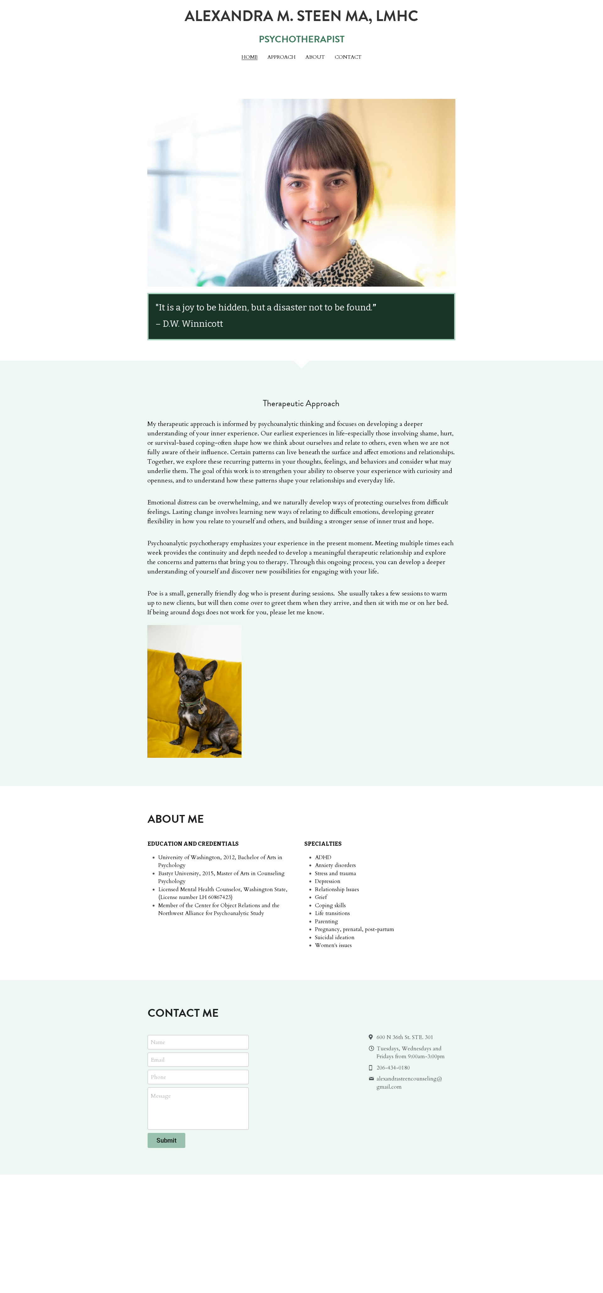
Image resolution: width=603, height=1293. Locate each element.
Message (161, 1096)
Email (158, 1060)
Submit (166, 1140)
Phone (158, 1077)
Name (158, 1042)
